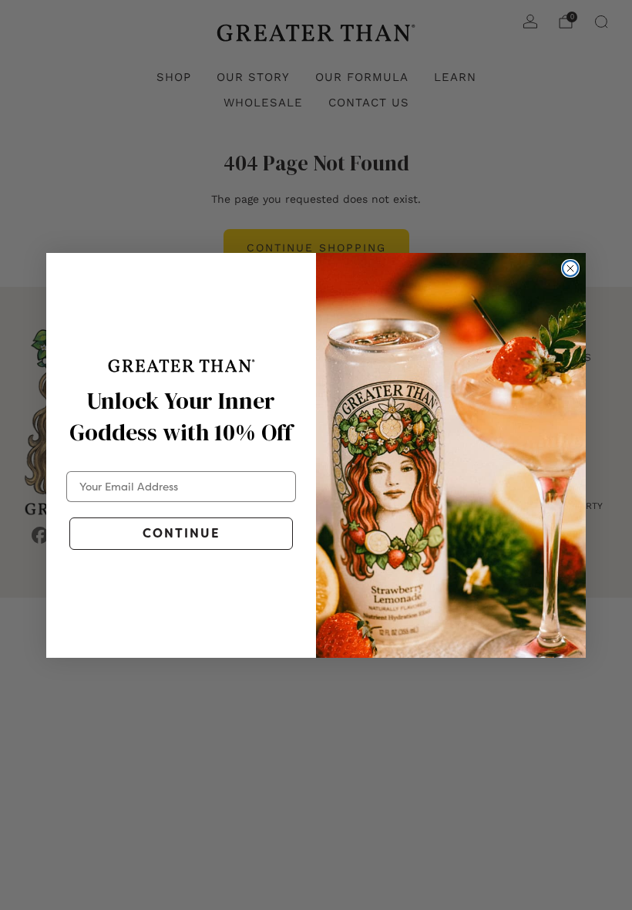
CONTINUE (181, 533)
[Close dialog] (570, 268)
